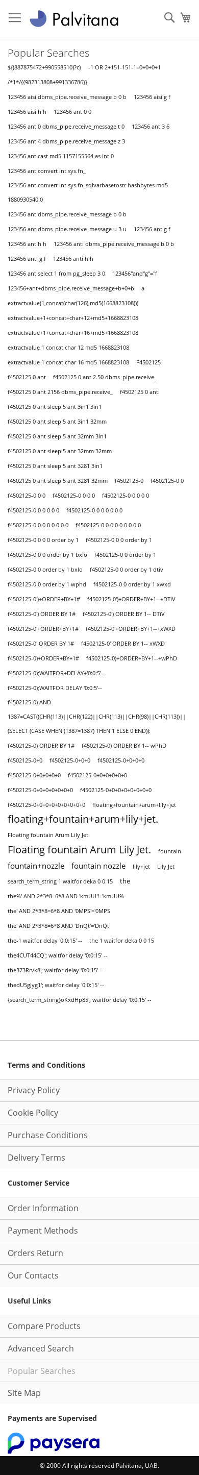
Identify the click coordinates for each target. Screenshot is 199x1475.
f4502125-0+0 (25, 760)
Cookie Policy (33, 1112)
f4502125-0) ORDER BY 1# (41, 745)
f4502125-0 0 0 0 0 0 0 (94, 510)
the (125, 881)
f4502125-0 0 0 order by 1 (119, 540)
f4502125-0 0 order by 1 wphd (47, 584)
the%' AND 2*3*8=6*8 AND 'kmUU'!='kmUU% (66, 896)
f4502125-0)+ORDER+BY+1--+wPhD (131, 658)
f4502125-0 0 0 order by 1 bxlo (47, 554)
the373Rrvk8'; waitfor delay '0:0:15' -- (56, 970)
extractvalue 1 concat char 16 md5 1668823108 (68, 362)
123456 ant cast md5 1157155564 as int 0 (61, 156)
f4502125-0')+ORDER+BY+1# (44, 599)
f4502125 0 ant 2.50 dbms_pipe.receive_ (105, 377)
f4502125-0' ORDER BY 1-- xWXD (123, 643)
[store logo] (74, 18)
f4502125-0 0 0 (26, 495)
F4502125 (148, 362)
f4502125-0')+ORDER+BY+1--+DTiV (131, 599)
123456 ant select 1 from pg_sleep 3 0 (56, 273)
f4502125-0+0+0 (69, 760)
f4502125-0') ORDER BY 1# (42, 614)
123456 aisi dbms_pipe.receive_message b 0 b (67, 97)
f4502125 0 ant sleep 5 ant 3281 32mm (58, 480)
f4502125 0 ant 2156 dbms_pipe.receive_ (60, 392)
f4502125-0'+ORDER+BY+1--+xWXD (131, 628)
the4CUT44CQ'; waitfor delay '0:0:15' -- (58, 955)
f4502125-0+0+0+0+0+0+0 (40, 790)
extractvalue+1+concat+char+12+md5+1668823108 (73, 318)
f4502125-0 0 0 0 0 (125, 495)
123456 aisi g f (152, 97)
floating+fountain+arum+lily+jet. (83, 819)
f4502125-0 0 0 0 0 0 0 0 (38, 525)
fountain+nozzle (36, 866)
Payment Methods (43, 1230)
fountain (169, 851)
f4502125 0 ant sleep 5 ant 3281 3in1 (55, 466)
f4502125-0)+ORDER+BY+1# (43, 658)
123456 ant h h (27, 244)
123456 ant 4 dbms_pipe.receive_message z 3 (66, 141)
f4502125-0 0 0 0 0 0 (33, 510)
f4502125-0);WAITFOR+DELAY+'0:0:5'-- (56, 673)
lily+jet (141, 866)
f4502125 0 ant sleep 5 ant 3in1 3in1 (55, 406)
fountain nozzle (98, 865)
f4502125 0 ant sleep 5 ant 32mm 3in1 (57, 436)
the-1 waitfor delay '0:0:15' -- (45, 940)
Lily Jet (166, 866)
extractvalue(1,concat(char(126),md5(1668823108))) (73, 303)
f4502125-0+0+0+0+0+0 (97, 775)
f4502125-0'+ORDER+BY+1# (43, 628)
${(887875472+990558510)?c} (44, 67)
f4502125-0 (129, 480)
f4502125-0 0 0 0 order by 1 (43, 540)
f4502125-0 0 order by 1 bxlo (45, 569)
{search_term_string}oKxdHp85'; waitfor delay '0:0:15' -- (80, 999)
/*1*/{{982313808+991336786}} (47, 82)
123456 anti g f (27, 258)
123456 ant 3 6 (150, 126)
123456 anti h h (73, 258)
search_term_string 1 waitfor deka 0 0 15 (60, 881)
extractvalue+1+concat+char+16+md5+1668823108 (73, 332)
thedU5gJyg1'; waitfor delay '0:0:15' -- (56, 985)
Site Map (24, 1392)
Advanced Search (41, 1348)
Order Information (43, 1208)
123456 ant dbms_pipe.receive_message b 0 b (67, 214)
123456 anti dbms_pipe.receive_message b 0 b (114, 244)
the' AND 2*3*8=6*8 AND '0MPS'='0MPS (59, 911)
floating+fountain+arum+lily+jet (134, 804)
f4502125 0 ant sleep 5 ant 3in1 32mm (57, 421)
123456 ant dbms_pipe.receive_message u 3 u (67, 229)
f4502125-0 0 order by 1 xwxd (132, 584)
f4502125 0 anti (140, 392)
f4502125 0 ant (27, 377)
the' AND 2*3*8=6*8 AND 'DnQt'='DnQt (58, 925)
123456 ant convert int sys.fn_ (47, 171)
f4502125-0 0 (167, 480)
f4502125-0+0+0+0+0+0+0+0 (116, 790)
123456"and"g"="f (134, 273)
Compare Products (44, 1326)
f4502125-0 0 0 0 (74, 495)
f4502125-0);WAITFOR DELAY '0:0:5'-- (55, 688)
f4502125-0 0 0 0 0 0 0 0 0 (108, 525)
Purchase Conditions (48, 1135)
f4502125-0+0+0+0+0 (34, 775)
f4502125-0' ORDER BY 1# (41, 643)
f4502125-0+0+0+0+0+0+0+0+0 (46, 804)
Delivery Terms (36, 1157)
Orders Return (35, 1253)
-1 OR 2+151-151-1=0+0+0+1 (124, 67)
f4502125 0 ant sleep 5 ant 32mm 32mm (60, 451)
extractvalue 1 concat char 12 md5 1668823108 (68, 347)
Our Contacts (33, 1275)
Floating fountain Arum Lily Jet (48, 835)
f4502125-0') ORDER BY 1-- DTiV (124, 614)
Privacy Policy (34, 1090)
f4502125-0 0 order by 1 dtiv (126, 569)
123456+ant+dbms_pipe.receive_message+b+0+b (71, 288)
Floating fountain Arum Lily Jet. (79, 849)
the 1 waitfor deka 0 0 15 (121, 940)
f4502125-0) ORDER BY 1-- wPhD (124, 745)
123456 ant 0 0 (72, 111)
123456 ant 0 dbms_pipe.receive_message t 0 (66, 126)
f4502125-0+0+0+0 (120, 760)
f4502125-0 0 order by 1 (125, 554)
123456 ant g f (152, 229)
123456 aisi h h (27, 111)
